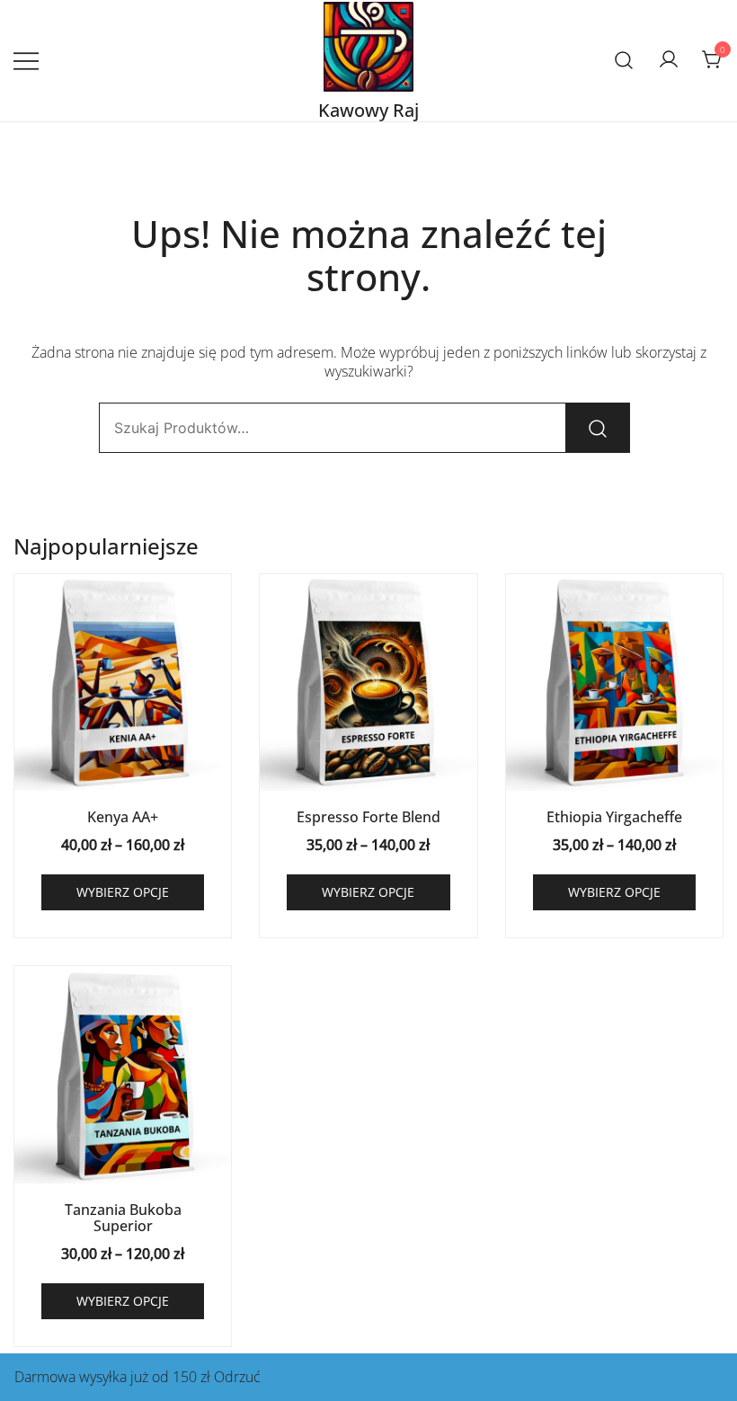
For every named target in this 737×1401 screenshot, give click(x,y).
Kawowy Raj (368, 110)
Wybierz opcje (122, 891)
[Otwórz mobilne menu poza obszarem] (26, 61)
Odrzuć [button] (237, 1377)
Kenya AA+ (122, 817)
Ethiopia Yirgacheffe (614, 817)
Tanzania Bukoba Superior (123, 1218)
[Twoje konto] (668, 60)
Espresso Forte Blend (368, 817)
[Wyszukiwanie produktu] (624, 60)
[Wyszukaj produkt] (597, 428)
